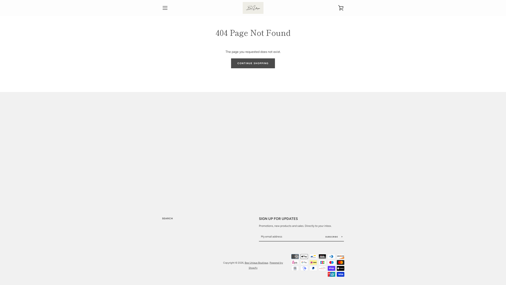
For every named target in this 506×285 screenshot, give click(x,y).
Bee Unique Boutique (256, 262)
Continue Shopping (253, 63)
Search (167, 218)
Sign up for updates (278, 219)
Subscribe (332, 237)
